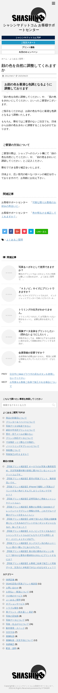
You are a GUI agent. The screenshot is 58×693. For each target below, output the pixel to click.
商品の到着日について (16, 418)
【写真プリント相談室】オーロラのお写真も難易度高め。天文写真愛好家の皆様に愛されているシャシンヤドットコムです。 (31, 470)
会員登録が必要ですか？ (32, 352)
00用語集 (10, 579)
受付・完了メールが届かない (19, 434)
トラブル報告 (12, 608)
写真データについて (15, 620)
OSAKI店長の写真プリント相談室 (21, 583)
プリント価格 (28, 47)
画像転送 (10, 636)
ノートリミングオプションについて (22, 446)
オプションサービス (15, 604)
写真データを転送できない (18, 426)
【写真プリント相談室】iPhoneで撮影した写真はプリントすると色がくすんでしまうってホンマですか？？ (30, 490)
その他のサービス (14, 595)
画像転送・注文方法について (19, 640)
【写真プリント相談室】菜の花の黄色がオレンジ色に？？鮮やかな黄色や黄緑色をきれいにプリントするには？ (31, 555)
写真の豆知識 (12, 616)
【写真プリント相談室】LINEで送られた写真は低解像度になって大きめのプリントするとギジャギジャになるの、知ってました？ (31, 523)
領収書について (13, 450)
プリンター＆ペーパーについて (20, 422)
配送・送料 (11, 648)
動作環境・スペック (15, 628)
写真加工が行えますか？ (17, 454)
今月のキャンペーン (28, 52)
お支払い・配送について (17, 591)
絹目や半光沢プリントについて (20, 430)
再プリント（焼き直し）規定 (19, 612)
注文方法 (10, 632)
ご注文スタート (28, 42)
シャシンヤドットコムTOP (28, 37)
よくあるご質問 (14, 239)
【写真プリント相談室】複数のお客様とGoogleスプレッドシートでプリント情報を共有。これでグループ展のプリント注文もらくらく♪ (31, 511)
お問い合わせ (12, 587)
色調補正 (10, 644)
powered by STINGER (40, 688)
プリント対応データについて (19, 438)
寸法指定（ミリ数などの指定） (20, 442)
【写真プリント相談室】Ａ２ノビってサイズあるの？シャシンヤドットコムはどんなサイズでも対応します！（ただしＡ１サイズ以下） (31, 535)
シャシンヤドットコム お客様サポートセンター (29, 27)
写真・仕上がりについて (17, 624)
